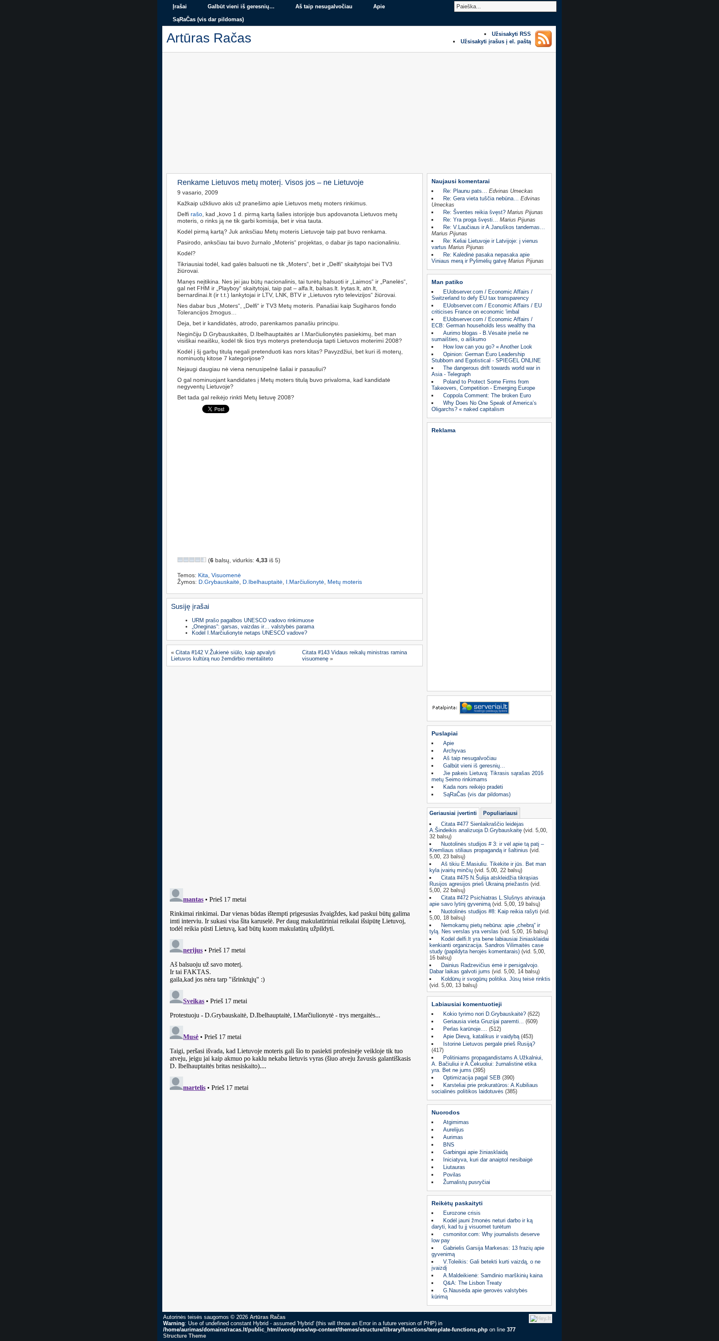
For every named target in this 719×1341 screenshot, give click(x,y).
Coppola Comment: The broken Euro (487, 395)
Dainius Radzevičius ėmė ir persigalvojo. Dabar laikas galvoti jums (484, 968)
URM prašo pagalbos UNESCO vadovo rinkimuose (253, 620)
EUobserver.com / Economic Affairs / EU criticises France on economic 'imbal (486, 308)
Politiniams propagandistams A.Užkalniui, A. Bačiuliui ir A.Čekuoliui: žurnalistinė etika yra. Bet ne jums (487, 1063)
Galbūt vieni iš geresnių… (241, 6)
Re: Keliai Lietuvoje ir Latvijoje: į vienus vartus (484, 244)
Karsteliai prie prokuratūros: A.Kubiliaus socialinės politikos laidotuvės (484, 1088)
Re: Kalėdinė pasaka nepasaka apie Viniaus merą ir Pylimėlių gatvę (480, 258)
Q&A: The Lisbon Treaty (472, 1283)
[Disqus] (293, 774)
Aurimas (453, 1137)
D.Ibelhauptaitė (263, 581)
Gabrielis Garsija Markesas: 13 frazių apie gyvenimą (487, 1251)
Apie (379, 6)
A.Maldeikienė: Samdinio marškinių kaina (493, 1275)
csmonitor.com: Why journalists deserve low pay (485, 1237)
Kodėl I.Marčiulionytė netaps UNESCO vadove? (249, 633)
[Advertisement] (359, 115)
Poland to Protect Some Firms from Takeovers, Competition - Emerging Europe (483, 385)
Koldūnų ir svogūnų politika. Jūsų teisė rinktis (495, 979)
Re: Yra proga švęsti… (470, 220)
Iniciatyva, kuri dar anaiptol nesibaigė (488, 1160)
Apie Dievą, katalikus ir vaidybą (481, 1036)
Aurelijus (453, 1130)
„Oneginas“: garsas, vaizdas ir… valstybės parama (253, 626)
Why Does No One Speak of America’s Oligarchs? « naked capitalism (484, 406)
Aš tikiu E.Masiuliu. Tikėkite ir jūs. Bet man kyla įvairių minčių (487, 867)
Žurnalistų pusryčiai (466, 1182)
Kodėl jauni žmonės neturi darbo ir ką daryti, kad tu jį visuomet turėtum (482, 1223)
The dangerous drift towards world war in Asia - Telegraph (485, 371)
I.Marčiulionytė (305, 581)
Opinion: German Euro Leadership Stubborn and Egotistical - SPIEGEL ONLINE (486, 357)
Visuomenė (226, 575)
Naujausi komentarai (460, 181)
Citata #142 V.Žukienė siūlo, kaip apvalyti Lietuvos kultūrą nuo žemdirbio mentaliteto (223, 655)
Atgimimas (456, 1122)
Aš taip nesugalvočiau (323, 6)
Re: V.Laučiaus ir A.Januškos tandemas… (494, 227)
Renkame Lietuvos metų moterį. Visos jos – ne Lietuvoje (270, 182)
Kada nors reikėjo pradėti (473, 787)
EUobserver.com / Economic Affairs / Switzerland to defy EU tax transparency (482, 295)
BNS (448, 1145)
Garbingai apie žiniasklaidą (475, 1152)
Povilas (452, 1175)
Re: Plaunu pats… (465, 191)
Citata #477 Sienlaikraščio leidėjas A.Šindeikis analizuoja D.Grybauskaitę (476, 827)
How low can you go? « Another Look (487, 347)
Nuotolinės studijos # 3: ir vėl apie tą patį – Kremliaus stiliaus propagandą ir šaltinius (486, 847)
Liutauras (454, 1167)
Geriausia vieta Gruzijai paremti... (483, 1021)
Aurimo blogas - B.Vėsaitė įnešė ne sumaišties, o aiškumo (479, 336)
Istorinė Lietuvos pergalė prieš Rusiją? (489, 1044)
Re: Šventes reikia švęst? (474, 212)
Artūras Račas (267, 1317)
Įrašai (180, 6)
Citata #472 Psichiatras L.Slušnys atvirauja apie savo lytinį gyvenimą (487, 901)
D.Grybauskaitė (218, 581)
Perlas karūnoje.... (465, 1029)
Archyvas (454, 751)
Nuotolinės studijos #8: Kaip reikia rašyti (489, 911)
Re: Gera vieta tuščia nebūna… (481, 198)
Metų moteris (344, 581)
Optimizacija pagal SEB (472, 1077)
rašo (196, 214)
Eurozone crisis (462, 1213)
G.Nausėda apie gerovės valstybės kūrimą (479, 1293)
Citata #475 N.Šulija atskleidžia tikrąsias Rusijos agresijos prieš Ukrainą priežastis (483, 881)
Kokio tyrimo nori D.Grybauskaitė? (484, 1014)
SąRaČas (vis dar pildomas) (208, 19)
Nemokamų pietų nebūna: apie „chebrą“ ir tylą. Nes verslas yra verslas (484, 928)
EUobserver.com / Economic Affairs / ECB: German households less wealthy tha (483, 322)
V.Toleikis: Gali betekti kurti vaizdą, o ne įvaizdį (485, 1265)
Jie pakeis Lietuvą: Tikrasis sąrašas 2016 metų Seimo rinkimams (487, 776)
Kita (203, 575)
